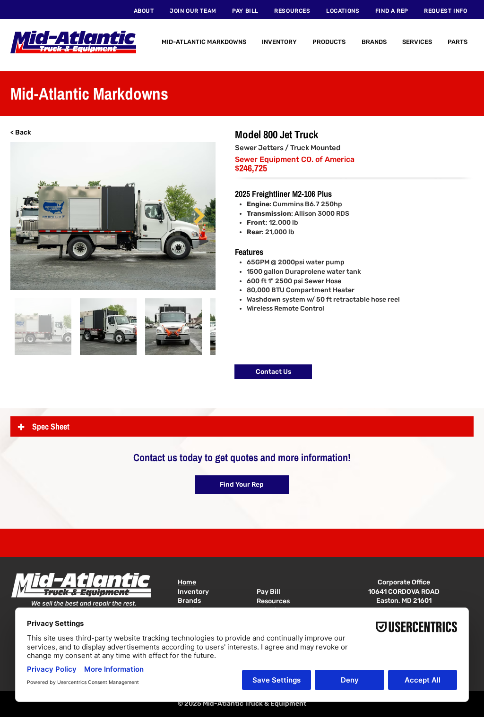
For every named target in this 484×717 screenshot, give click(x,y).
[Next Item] (199, 216)
